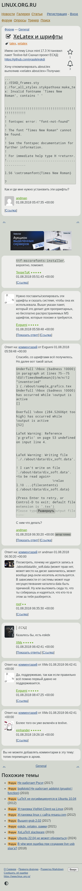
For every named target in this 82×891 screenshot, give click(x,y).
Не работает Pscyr (30, 782)
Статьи (37, 14)
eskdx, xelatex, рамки (32, 826)
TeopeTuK (23, 272)
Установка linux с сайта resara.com (42, 814)
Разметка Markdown (52, 869)
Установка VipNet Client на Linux (40, 809)
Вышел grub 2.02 (29, 820)
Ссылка (10, 210)
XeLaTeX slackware (31, 832)
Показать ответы (28, 652)
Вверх (73, 869)
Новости (8, 14)
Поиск (45, 20)
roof (18, 604)
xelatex (22, 43)
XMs (19, 642)
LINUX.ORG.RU (19, 5)
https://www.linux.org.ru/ (17, 876)
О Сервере (10, 869)
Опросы (20, 20)
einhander (23, 730)
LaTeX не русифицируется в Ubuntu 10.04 (47, 798)
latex (13, 43)
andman (21, 198)
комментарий (27, 347)
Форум (7, 20)
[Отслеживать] (70, 63)
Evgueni (21, 324)
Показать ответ (27, 335)
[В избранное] (70, 52)
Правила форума (28, 869)
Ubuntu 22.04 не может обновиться (42, 838)
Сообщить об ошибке (16, 872)
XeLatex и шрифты (38, 36)
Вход (74, 14)
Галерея (23, 14)
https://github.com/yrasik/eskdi (25, 59)
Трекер (33, 20)
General (23, 29)
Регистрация (57, 14)
